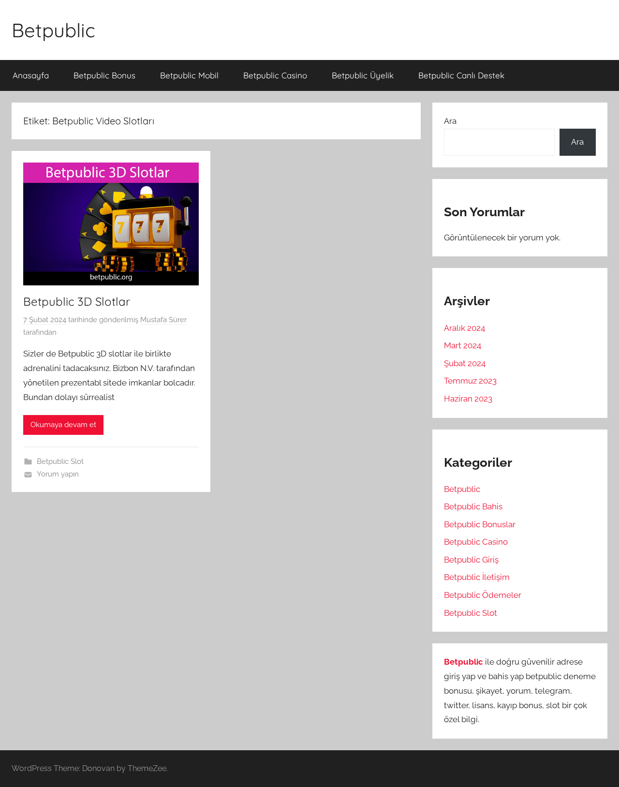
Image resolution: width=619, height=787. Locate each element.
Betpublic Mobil (189, 75)
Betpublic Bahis (473, 506)
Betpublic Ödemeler (482, 595)
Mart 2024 (462, 345)
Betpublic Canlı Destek (461, 75)
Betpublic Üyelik (363, 75)
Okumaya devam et (63, 424)
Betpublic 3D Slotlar (76, 301)
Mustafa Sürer (163, 319)
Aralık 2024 (464, 328)
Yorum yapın (58, 474)
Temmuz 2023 (470, 381)
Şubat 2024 (465, 363)
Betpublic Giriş (471, 559)
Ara (450, 121)
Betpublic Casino (275, 75)
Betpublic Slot (60, 461)
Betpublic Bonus (104, 75)
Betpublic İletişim (477, 577)
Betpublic (53, 30)
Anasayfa (31, 75)
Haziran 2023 (468, 398)
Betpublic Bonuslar (480, 524)
